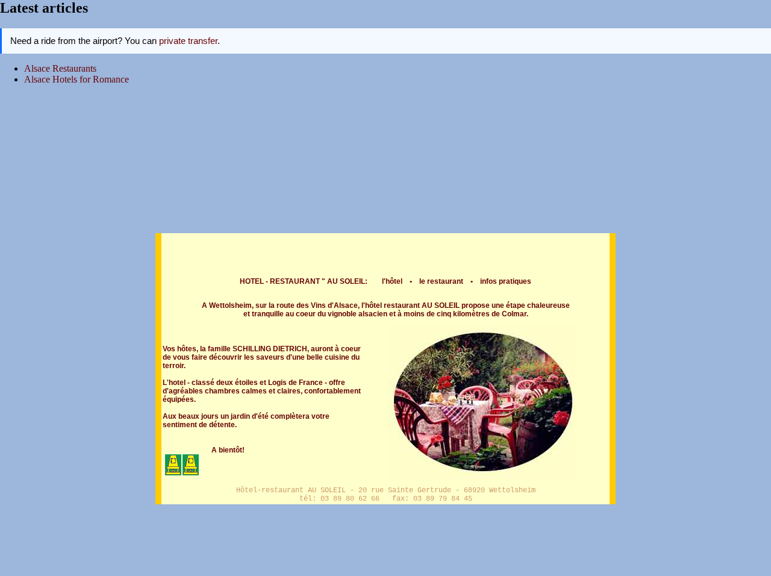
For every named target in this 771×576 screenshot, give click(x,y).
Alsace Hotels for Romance (76, 79)
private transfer (188, 41)
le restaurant (441, 281)
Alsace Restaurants (60, 68)
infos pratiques (505, 281)
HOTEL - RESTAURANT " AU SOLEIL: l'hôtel (321, 281)
